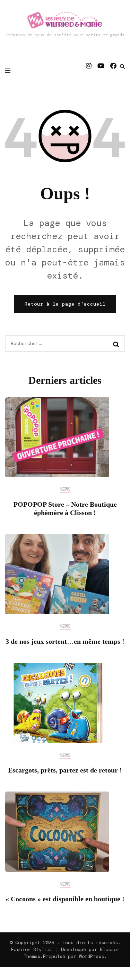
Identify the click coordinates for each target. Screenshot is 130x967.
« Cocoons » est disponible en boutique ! (65, 899)
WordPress (91, 956)
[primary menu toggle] (9, 70)
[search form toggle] (122, 66)
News (65, 489)
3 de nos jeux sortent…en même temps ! (65, 641)
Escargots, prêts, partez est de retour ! (65, 770)
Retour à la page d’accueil (65, 304)
